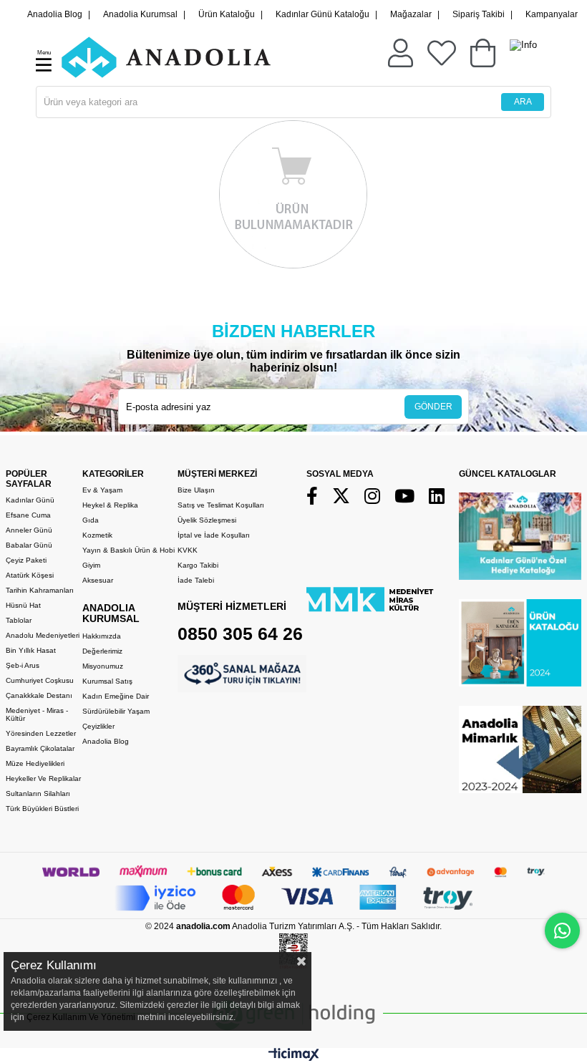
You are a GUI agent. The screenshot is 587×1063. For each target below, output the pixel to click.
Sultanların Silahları (38, 793)
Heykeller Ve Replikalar (43, 778)
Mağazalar (411, 14)
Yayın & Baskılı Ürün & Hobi (128, 550)
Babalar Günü (29, 545)
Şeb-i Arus (22, 665)
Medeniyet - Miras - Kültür (37, 714)
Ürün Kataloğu (226, 14)
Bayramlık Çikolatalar (40, 748)
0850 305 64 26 (240, 633)
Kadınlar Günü (30, 500)
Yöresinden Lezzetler (41, 733)
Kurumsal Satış (107, 681)
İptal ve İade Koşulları (214, 535)
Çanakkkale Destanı (39, 695)
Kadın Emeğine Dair (115, 696)
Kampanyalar (551, 14)
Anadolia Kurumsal (140, 14)
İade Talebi (196, 580)
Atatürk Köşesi (30, 575)
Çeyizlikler (98, 726)
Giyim (91, 565)
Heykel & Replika (110, 505)
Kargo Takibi (198, 565)
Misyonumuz (102, 666)
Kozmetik (97, 535)
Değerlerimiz (102, 651)
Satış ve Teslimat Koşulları (221, 505)
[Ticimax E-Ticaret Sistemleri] (293, 1057)
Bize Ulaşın (196, 490)
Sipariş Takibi (478, 14)
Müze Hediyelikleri (35, 763)
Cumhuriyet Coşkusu (40, 680)
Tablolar (18, 620)
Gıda (90, 520)
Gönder (433, 407)
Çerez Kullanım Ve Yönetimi (79, 1017)
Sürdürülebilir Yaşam (116, 711)
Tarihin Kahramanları (40, 590)
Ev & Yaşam (102, 490)
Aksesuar (97, 580)
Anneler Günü (29, 530)
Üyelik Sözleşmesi (207, 520)
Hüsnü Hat (23, 605)
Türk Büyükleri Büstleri (42, 808)
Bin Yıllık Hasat (31, 650)
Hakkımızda (101, 636)
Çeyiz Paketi (26, 560)
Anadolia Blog (54, 14)
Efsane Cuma (28, 515)
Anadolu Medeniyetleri (42, 635)
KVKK (188, 550)
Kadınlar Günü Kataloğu (322, 14)
